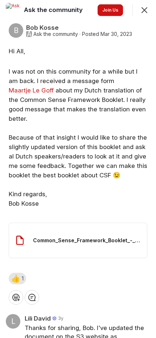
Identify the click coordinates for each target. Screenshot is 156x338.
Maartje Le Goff (31, 90)
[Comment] (32, 297)
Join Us (110, 10)
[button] (17, 278)
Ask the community (55, 34)
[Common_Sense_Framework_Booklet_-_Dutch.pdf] (78, 240)
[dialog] (78, 169)
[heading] (54, 9)
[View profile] (13, 10)
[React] (16, 297)
